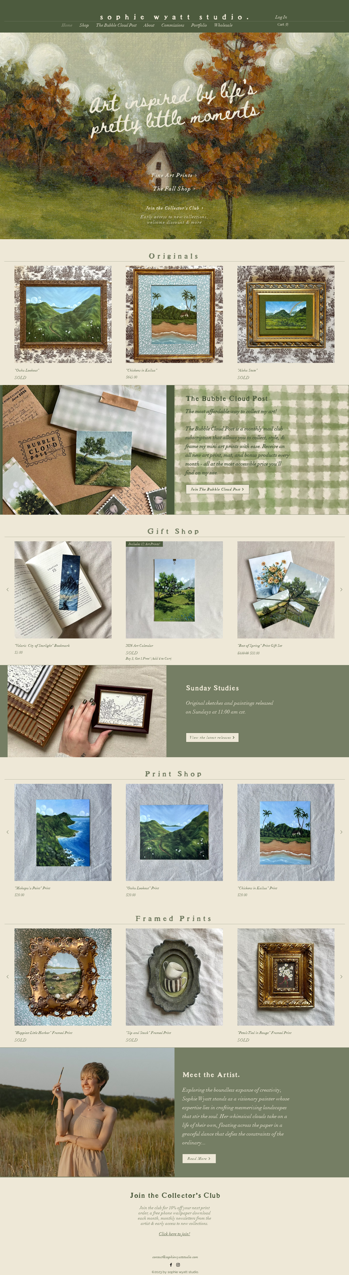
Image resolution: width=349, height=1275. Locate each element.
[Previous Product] (7, 589)
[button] (84, 25)
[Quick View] (63, 314)
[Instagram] (178, 1264)
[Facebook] (171, 1264)
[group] (174, 323)
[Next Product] (341, 589)
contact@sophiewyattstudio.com (175, 1257)
